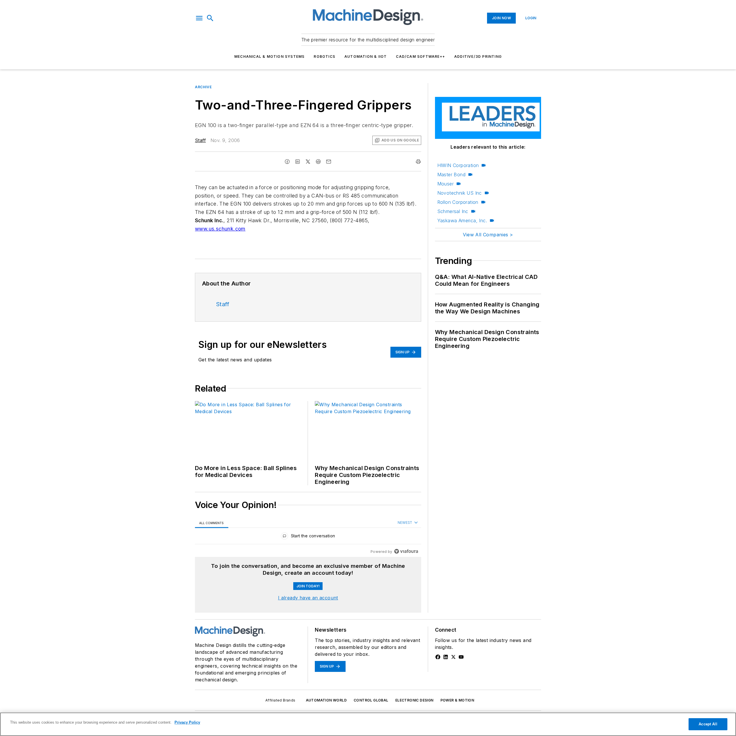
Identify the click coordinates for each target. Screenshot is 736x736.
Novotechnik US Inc (459, 193)
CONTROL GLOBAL (371, 700)
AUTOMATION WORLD (326, 700)
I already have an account (308, 598)
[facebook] (287, 161)
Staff (200, 140)
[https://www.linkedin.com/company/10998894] (445, 657)
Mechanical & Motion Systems (269, 56)
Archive (203, 87)
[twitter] (308, 161)
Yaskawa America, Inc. (462, 220)
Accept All (708, 724)
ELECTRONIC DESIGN (414, 700)
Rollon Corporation (457, 202)
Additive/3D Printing (478, 56)
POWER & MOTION (457, 700)
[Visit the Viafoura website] (406, 551)
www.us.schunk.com (220, 229)
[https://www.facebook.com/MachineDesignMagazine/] (438, 657)
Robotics (324, 56)
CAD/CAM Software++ (420, 56)
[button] (199, 18)
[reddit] (318, 161)
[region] (308, 537)
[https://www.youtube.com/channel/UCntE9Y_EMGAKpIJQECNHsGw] (461, 657)
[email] (328, 161)
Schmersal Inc (452, 211)
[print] (418, 161)
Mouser (445, 184)
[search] (210, 18)
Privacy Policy (187, 722)
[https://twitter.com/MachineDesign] (453, 657)
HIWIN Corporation (458, 165)
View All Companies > (488, 234)
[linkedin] (297, 161)
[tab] (211, 523)
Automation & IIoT (365, 56)
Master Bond (451, 174)
